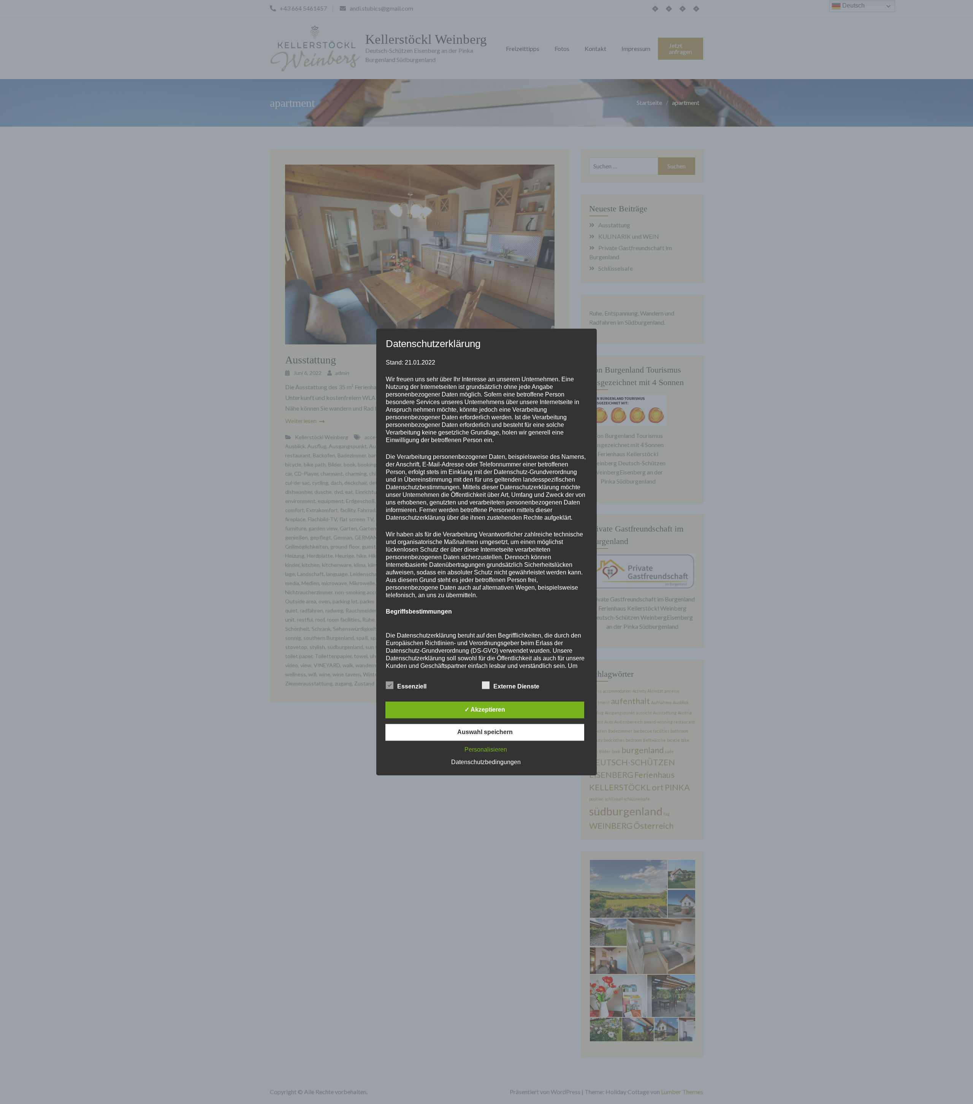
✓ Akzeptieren (484, 710)
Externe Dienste (516, 687)
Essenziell (411, 687)
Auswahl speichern (485, 732)
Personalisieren (485, 750)
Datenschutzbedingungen (486, 762)
